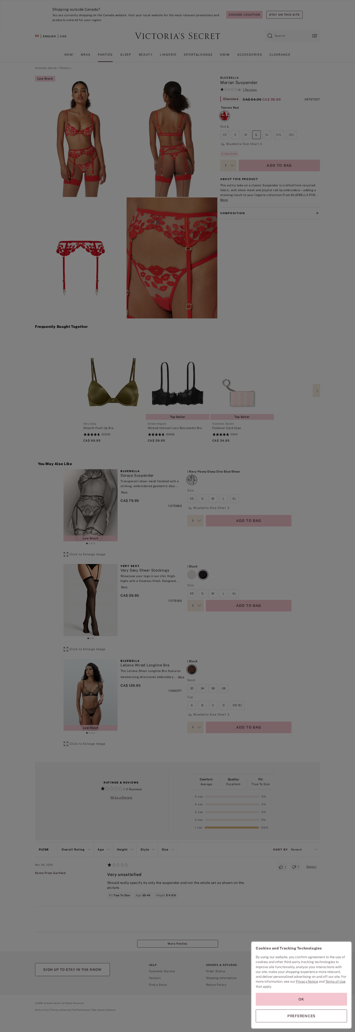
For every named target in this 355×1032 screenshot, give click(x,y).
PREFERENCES (301, 1016)
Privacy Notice (307, 981)
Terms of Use (335, 981)
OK (301, 999)
